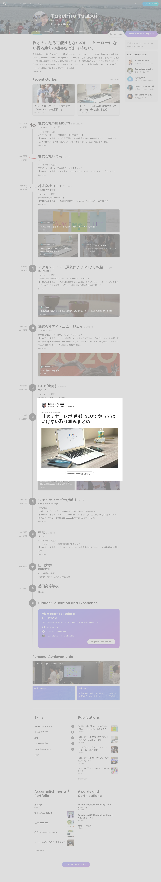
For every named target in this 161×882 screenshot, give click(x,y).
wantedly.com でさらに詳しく (79, 474)
